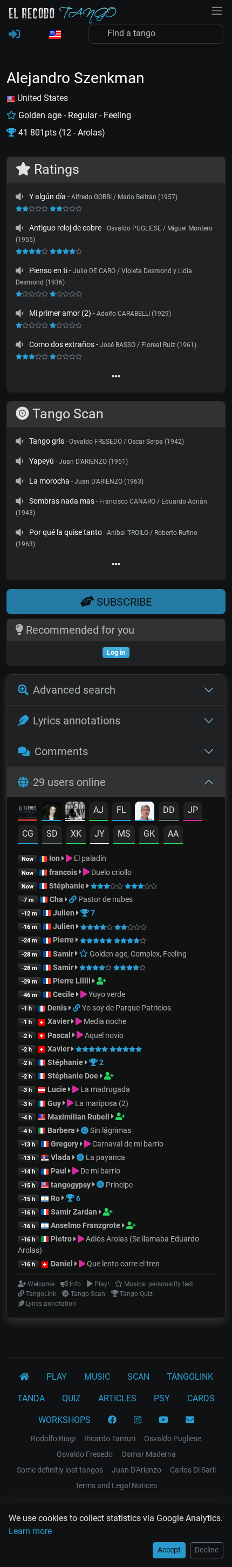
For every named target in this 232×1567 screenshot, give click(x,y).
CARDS (201, 1398)
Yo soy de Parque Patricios (126, 1007)
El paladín (89, 858)
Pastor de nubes (105, 899)
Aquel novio (103, 1035)
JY (99, 834)
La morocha (49, 481)
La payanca (105, 1157)
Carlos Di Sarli (193, 1470)
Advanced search (74, 689)
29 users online (69, 782)
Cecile (63, 994)
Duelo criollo (111, 872)
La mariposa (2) (100, 1103)
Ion (54, 858)
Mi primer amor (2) (60, 313)
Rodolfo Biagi (53, 1438)
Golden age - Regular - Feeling (73, 115)
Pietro (61, 1238)
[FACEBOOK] (112, 1420)
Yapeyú (41, 461)
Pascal (59, 1035)
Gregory (64, 1143)
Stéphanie (67, 885)
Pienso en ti (48, 270)
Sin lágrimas (110, 1130)
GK (149, 834)
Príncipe (119, 1185)
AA (173, 834)
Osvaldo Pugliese (172, 1438)
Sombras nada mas (61, 501)
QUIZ (71, 1398)
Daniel (62, 1263)
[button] (54, 35)
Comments (61, 751)
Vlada (61, 1157)
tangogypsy (71, 1185)
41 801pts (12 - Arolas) (60, 132)
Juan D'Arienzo (136, 1470)
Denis (57, 1007)
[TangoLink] (73, 899)
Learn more (30, 1531)
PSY (162, 1398)
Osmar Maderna (148, 1454)
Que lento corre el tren (122, 1263)
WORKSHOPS (64, 1420)
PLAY (56, 1377)
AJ (98, 810)
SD (52, 834)
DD (169, 810)
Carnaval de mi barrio (127, 1143)
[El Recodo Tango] (24, 1377)
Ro (55, 1198)
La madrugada (104, 1089)
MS (124, 834)
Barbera (61, 1130)
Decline (207, 1549)
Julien (64, 912)
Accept (169, 1549)
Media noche (104, 1021)
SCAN (138, 1377)
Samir (63, 953)
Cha (56, 899)
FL (121, 810)
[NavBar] (216, 9)
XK (76, 834)
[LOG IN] (14, 34)
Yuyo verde (106, 994)
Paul (58, 1170)
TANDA (31, 1398)
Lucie (56, 1089)
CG (27, 834)
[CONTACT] (190, 1420)
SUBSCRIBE (123, 601)
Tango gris (46, 441)
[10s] (19, 196)
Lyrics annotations (76, 720)
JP (193, 810)
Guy (54, 1103)
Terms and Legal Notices (116, 1485)
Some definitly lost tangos (60, 1470)
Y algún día (47, 196)
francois (63, 872)
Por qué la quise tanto (65, 532)
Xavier (59, 1021)
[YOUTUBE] (163, 1420)
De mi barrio (99, 1170)
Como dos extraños (61, 344)
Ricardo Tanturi (109, 1438)
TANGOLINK (190, 1377)
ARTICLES (117, 1398)
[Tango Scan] (85, 1130)
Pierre (63, 939)
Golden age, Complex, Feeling (137, 953)
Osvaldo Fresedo (85, 1454)
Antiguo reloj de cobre (65, 227)
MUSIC (97, 1377)
